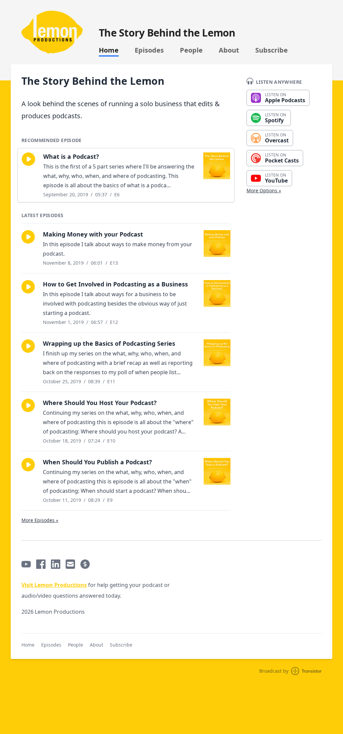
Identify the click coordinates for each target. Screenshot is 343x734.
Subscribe (271, 50)
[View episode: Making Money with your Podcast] (217, 243)
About (229, 50)
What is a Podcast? (71, 156)
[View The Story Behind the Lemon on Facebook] (41, 564)
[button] (28, 159)
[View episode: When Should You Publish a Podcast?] (217, 471)
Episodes (149, 50)
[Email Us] (70, 564)
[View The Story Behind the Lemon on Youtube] (26, 564)
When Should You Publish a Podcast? (97, 462)
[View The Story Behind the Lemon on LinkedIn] (55, 564)
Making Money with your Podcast (93, 234)
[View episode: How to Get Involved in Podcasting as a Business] (217, 293)
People (191, 50)
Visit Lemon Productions (54, 585)
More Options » (264, 190)
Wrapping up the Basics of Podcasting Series (109, 343)
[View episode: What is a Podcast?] (216, 165)
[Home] (52, 32)
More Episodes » (39, 520)
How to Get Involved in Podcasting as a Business (115, 284)
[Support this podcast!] (85, 564)
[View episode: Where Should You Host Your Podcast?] (217, 412)
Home (109, 50)
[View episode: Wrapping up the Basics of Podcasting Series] (217, 352)
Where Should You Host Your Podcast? (100, 403)
